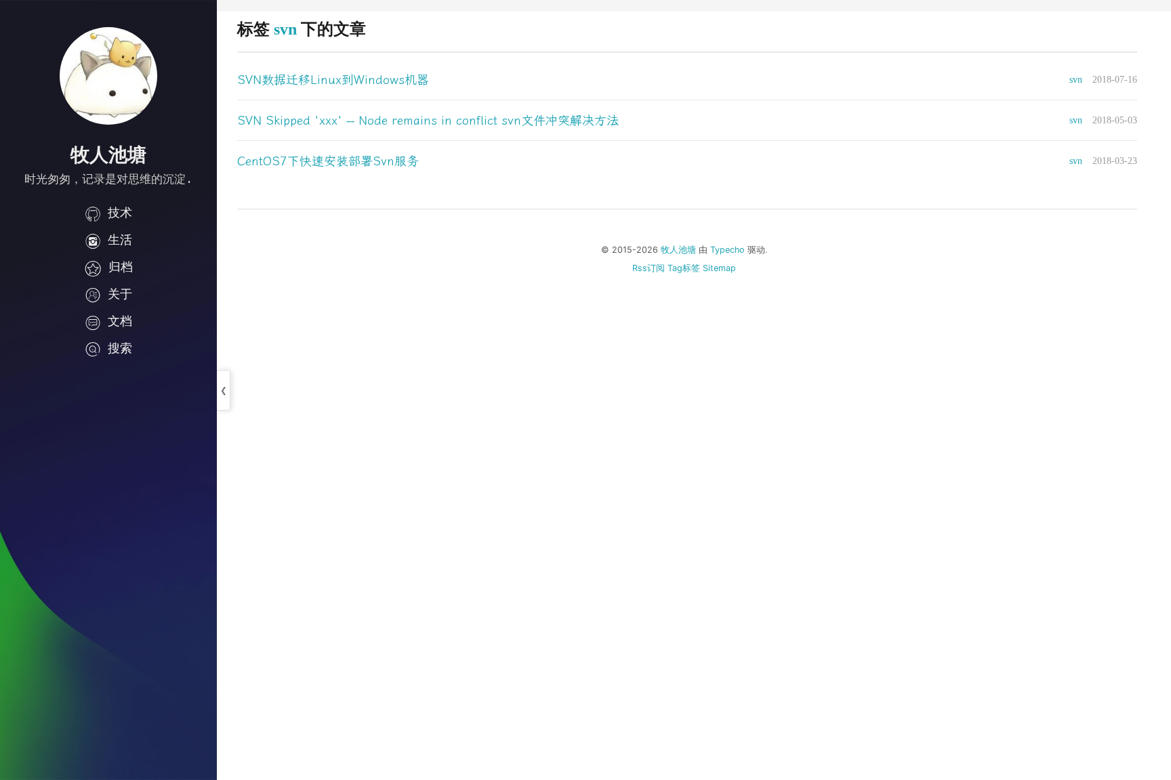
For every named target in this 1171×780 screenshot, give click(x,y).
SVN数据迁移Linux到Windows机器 (333, 80)
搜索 (120, 348)
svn (1075, 80)
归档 (120, 267)
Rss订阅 (648, 268)
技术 (120, 212)
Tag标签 (683, 268)
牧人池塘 (678, 250)
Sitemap (719, 268)
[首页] (108, 76)
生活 (120, 239)
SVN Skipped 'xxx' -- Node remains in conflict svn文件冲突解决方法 (428, 120)
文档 (120, 321)
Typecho (727, 250)
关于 (120, 294)
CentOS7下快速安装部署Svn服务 (328, 161)
